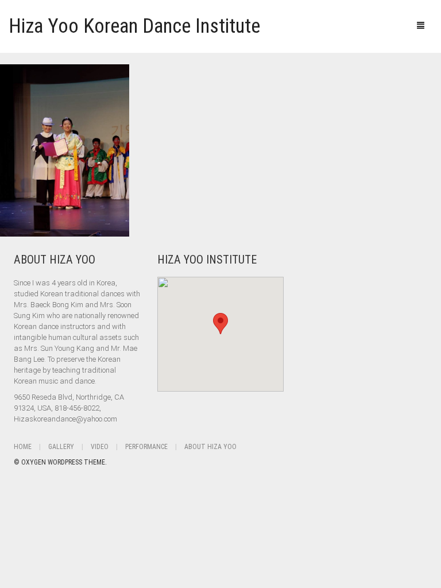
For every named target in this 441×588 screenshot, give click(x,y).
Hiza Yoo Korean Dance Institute (134, 26)
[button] (220, 323)
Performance (146, 447)
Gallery (61, 447)
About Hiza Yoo (210, 447)
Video (100, 447)
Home (23, 447)
